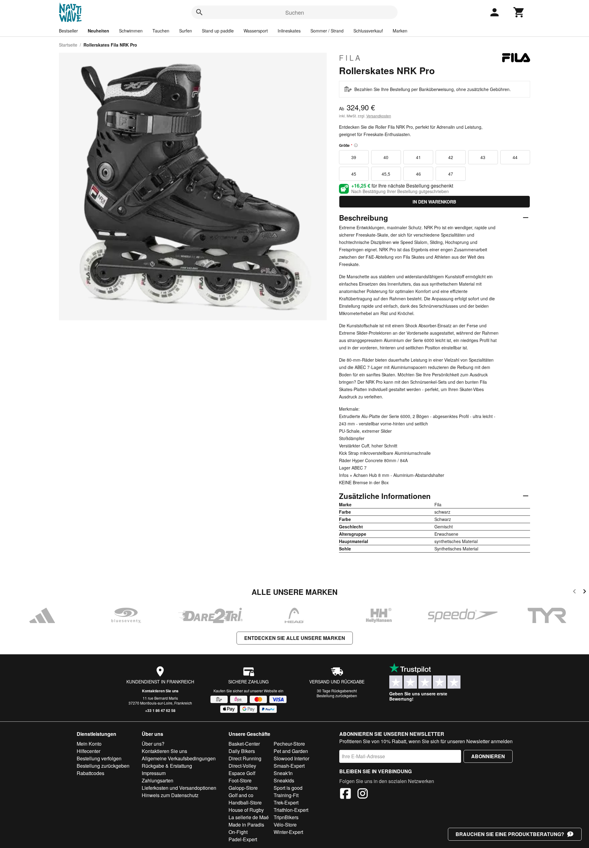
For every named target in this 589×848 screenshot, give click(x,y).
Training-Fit (286, 795)
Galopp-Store (243, 787)
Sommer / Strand (327, 31)
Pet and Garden (291, 751)
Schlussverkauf (368, 31)
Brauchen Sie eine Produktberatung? (510, 834)
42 (450, 157)
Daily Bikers (242, 751)
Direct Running (245, 758)
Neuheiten (98, 31)
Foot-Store (240, 780)
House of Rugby (246, 809)
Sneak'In (283, 773)
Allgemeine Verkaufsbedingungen (179, 758)
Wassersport (256, 31)
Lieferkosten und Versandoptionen (179, 787)
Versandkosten (378, 115)
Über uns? (153, 743)
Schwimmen (131, 31)
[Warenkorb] (519, 12)
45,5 (386, 174)
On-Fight (238, 831)
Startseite (68, 45)
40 (385, 157)
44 (515, 157)
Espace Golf (242, 773)
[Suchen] (199, 12)
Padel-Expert (243, 839)
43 (482, 157)
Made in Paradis (246, 824)
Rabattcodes (90, 773)
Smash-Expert (289, 765)
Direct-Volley (242, 765)
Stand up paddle (218, 31)
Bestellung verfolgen (99, 758)
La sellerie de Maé (249, 817)
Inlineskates (289, 31)
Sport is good (288, 787)
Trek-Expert (286, 802)
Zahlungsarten (157, 780)
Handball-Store (245, 802)
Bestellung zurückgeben (337, 695)
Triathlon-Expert (291, 809)
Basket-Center (244, 743)
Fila (350, 58)
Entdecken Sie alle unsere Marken (294, 637)
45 (353, 174)
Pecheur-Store (289, 743)
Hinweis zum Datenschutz (170, 795)
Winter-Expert (288, 831)
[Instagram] (362, 794)
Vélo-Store (285, 824)
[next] (584, 592)
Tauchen (160, 31)
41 (418, 157)
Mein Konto (89, 743)
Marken (400, 31)
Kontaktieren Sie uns (160, 690)
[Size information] (356, 145)
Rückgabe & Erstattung (167, 765)
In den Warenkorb (434, 202)
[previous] (574, 592)
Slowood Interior (291, 758)
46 (418, 174)
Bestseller (68, 31)
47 (450, 174)
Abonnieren (488, 756)
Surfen (185, 31)
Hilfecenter (88, 751)
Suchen (294, 12)
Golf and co (241, 795)
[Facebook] (345, 794)
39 (353, 157)
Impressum (154, 773)
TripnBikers (286, 817)
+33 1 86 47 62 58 (160, 710)
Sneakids (284, 780)
